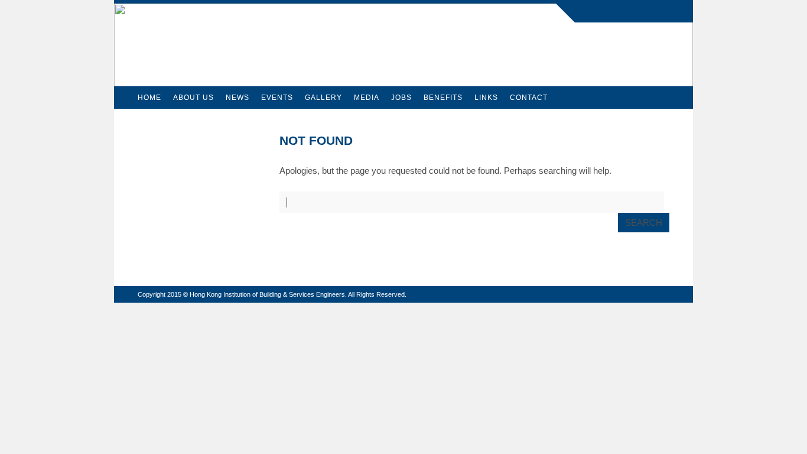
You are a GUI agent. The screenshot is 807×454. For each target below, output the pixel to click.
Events (277, 97)
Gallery (323, 97)
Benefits (443, 97)
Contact (529, 97)
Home (149, 97)
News (237, 97)
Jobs (401, 97)
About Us (193, 97)
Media (366, 97)
